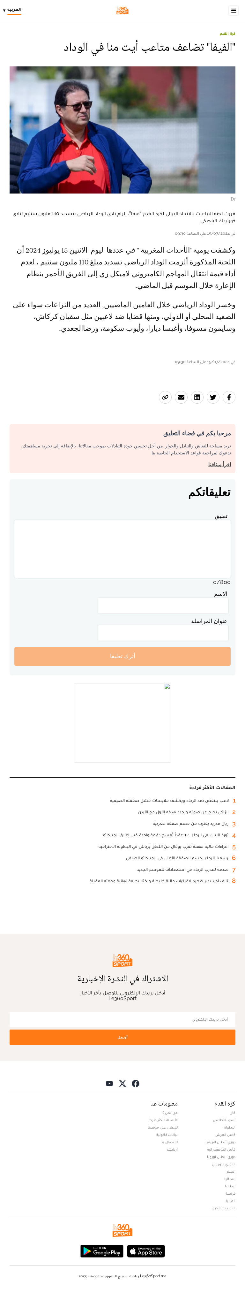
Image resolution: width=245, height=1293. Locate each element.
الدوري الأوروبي (223, 1164)
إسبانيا (229, 1178)
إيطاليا (230, 1186)
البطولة (229, 1127)
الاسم (220, 593)
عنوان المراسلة (209, 621)
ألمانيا (230, 1200)
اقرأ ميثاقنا (219, 464)
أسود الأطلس (224, 1120)
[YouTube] (109, 1083)
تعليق (221, 516)
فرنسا (230, 1193)
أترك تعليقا (122, 656)
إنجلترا (230, 1171)
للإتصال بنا (169, 1142)
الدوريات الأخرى (223, 1208)
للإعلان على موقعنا (163, 1127)
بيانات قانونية (167, 1134)
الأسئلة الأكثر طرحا (163, 1120)
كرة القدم (227, 33)
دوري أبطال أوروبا (221, 1156)
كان (232, 1112)
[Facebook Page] (135, 1083)
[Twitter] (122, 1083)
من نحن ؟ (170, 1112)
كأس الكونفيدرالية (221, 1149)
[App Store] (146, 1250)
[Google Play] (101, 1250)
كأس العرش (225, 1134)
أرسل (122, 1037)
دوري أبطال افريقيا (220, 1142)
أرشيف (172, 1149)
